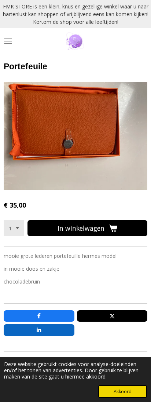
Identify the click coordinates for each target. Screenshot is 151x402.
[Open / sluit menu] (8, 41)
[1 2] (14, 228)
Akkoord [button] (123, 391)
